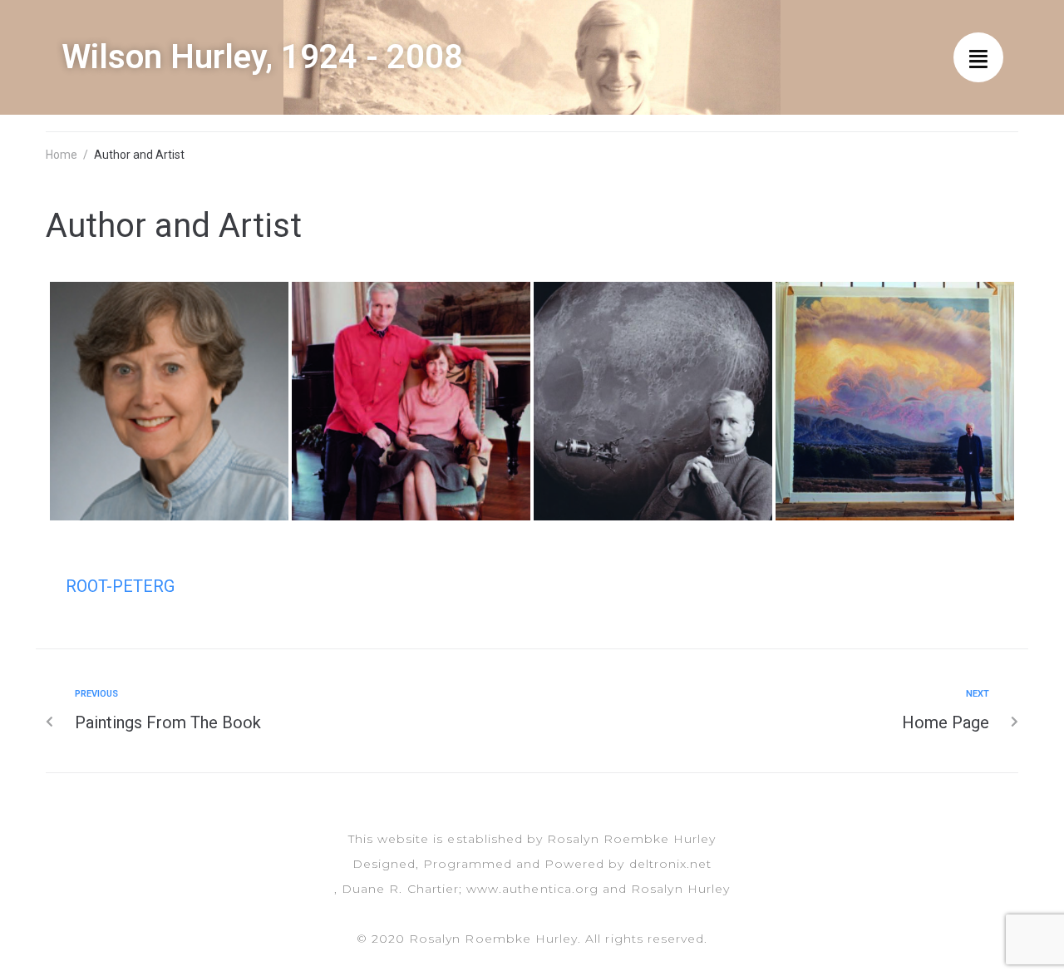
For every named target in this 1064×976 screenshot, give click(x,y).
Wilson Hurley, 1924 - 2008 (262, 56)
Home (61, 154)
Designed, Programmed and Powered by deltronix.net (532, 863)
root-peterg (120, 586)
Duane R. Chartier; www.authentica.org (470, 888)
